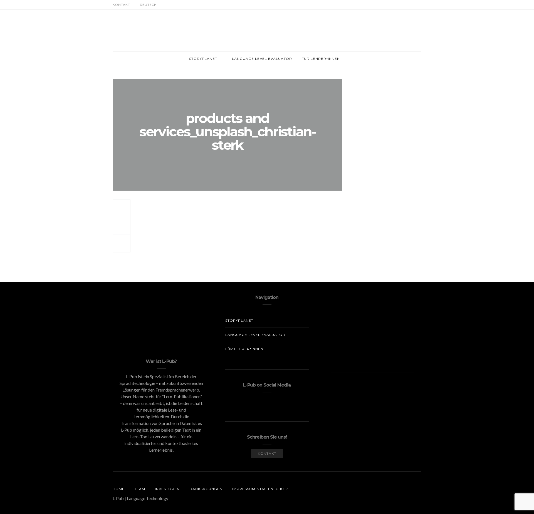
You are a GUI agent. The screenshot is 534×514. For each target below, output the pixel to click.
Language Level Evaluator (262, 58)
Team (139, 489)
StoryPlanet (203, 58)
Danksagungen (205, 489)
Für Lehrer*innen (321, 58)
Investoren (167, 489)
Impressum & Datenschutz (260, 489)
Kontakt (121, 5)
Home (119, 489)
